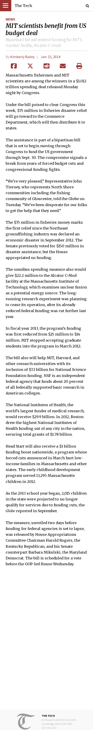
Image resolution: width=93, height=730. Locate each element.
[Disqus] (46, 641)
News (10, 19)
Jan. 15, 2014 (50, 56)
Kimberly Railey (22, 56)
